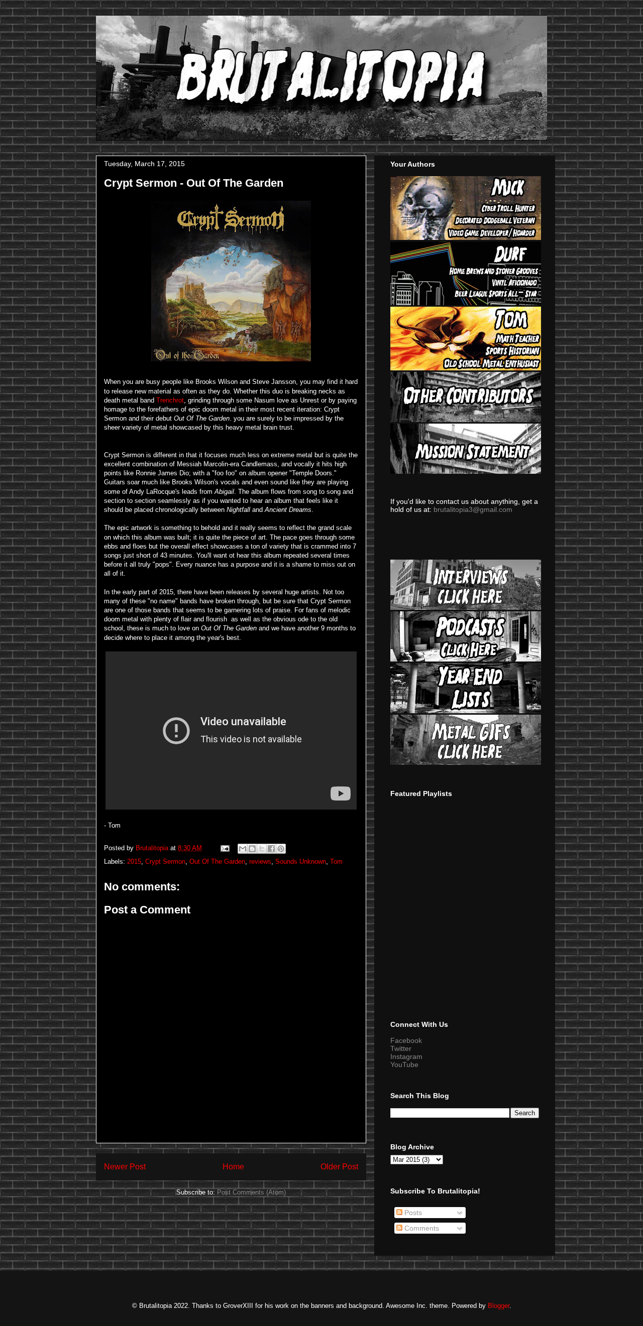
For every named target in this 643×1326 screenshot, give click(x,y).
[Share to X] (262, 849)
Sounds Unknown (300, 861)
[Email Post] (224, 848)
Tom (336, 861)
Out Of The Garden (217, 861)
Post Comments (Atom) (251, 1192)
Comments (420, 1228)
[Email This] (243, 849)
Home (233, 1166)
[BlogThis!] (252, 849)
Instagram (406, 1056)
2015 (134, 861)
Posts (412, 1213)
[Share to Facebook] (271, 849)
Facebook (406, 1040)
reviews (260, 861)
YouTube (404, 1064)
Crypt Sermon (165, 861)
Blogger (498, 1305)
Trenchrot (170, 400)
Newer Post (125, 1166)
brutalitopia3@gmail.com (473, 509)
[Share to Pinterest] (281, 849)
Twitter (400, 1048)
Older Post (339, 1166)
